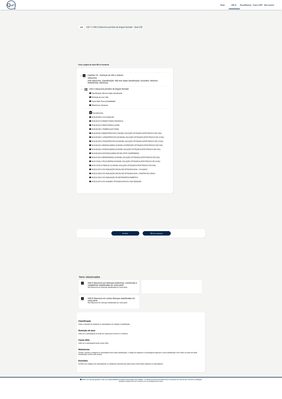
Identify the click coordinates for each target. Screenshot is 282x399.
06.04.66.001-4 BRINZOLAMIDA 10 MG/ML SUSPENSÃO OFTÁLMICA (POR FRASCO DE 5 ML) (127, 145)
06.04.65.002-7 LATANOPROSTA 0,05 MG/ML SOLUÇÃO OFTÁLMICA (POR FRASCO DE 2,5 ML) (127, 137)
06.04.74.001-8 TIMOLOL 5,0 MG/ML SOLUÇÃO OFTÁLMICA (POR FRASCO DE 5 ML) (123, 165)
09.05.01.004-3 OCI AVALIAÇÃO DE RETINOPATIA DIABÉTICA (114, 177)
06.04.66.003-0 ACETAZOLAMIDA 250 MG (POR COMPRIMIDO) (115, 153)
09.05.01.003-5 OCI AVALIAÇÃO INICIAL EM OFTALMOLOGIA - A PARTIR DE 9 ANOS (123, 173)
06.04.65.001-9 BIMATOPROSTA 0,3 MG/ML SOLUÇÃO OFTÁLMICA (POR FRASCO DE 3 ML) (126, 133)
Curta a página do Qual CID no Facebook (93, 64)
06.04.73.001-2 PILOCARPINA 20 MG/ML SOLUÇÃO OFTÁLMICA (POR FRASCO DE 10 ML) (125, 161)
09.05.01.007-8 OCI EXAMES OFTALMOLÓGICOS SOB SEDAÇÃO (116, 181)
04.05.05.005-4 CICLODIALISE (102, 117)
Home (222, 5)
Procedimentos (245, 5)
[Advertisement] (141, 46)
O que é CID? (258, 5)
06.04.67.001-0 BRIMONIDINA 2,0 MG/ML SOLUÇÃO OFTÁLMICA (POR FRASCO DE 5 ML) (125, 157)
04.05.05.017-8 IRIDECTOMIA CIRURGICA (107, 121)
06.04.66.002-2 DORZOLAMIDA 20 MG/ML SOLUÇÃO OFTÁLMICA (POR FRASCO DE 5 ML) (125, 149)
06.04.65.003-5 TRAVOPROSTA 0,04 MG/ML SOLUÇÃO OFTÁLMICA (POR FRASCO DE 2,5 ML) (127, 141)
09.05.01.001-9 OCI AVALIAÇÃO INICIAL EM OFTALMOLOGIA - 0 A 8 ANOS (119, 169)
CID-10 (233, 5)
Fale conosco (269, 5)
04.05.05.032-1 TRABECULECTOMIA (105, 129)
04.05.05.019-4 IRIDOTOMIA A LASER (105, 125)
